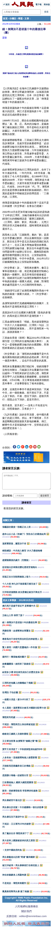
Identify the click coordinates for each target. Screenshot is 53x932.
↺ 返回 (6, 4)
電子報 (38, 4)
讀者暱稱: (7, 495)
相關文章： (9, 520)
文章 (26, 18)
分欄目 (12, 18)
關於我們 (26, 911)
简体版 (47, 4)
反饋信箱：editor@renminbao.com (26, 916)
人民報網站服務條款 (26, 906)
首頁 (5, 18)
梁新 (4, 37)
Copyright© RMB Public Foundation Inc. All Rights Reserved (26, 899)
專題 (20, 18)
